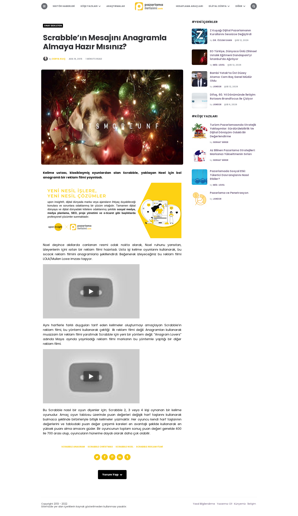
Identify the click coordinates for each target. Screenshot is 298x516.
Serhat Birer (220, 142)
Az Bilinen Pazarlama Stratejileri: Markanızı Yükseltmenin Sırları (232, 152)
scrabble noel (124, 447)
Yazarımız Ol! (224, 503)
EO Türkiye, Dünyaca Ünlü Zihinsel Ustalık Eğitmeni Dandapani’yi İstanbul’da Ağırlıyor (233, 55)
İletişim (251, 503)
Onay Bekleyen (53, 25)
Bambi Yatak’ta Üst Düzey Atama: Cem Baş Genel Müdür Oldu (231, 77)
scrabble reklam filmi (149, 447)
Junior (217, 86)
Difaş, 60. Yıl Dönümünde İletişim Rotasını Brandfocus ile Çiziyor (232, 96)
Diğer (238, 6)
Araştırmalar (115, 6)
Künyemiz (240, 503)
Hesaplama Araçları (189, 6)
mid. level (219, 65)
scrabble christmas (100, 447)
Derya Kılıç (59, 59)
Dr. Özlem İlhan (222, 40)
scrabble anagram (73, 447)
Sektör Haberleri (64, 6)
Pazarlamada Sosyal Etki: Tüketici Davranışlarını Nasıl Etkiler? (229, 175)
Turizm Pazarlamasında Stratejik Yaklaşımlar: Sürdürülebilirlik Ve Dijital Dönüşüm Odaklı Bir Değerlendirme (233, 130)
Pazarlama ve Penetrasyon (229, 193)
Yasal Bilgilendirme (204, 503)
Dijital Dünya (218, 6)
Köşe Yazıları (89, 6)
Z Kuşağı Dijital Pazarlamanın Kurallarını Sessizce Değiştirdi (230, 32)
